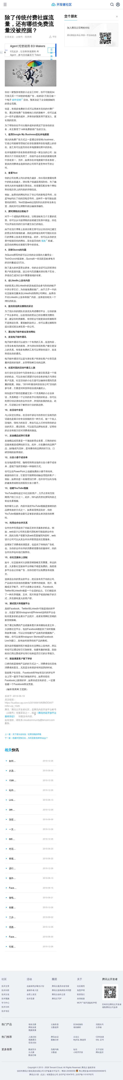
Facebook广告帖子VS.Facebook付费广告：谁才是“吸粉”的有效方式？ (12, 936)
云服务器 (55, 1024)
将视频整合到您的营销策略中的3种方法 (12, 858)
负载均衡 (55, 1049)
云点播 (31, 1052)
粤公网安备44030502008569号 (92, 1070)
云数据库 (55, 1027)
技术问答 (5, 990)
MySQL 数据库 (79, 1039)
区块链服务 (78, 1024)
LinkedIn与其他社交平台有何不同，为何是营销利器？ (12, 799)
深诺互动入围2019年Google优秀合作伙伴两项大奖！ (12, 819)
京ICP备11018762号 (85, 1074)
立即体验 (51, 50)
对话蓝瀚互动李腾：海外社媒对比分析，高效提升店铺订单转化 (12, 848)
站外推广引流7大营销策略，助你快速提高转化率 (12, 790)
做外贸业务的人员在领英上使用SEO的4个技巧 (12, 878)
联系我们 (81, 994)
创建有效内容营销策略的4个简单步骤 (12, 907)
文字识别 (99, 1049)
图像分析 (55, 1039)
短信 (75, 1049)
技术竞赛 (30, 998)
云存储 (99, 1027)
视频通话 (32, 1039)
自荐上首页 (31, 994)
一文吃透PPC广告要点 (12, 829)
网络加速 (32, 1027)
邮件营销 (16, 99)
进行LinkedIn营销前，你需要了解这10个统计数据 (12, 868)
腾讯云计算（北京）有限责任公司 (43, 1074)
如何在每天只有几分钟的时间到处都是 (12, 760)
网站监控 (99, 1052)
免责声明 (81, 990)
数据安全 (32, 1049)
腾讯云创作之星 (58, 994)
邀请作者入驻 (32, 990)
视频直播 (32, 1030)
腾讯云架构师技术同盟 (61, 990)
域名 (43, 240)
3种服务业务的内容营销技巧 (12, 809)
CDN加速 (100, 1036)
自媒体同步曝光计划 (35, 986)
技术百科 (5, 1006)
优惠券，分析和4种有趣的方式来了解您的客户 (12, 926)
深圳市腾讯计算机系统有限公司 (30, 1070)
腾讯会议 (55, 1036)
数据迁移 (32, 1055)
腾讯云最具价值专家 (60, 986)
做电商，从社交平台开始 (12, 897)
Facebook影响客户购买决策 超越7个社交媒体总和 (12, 887)
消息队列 (99, 1024)
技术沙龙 (5, 994)
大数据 (54, 1052)
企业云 (76, 1036)
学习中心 (5, 1002)
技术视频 (5, 998)
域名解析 (77, 1027)
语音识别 (32, 1042)
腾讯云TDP (57, 998)
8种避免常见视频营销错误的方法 (12, 839)
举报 (54, 36)
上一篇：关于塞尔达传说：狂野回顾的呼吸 (23, 734)
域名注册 (32, 1024)
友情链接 (81, 998)
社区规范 (81, 986)
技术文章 (5, 986)
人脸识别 (32, 1036)
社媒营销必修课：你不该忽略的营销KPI (12, 946)
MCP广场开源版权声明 (87, 1002)
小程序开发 (78, 1052)
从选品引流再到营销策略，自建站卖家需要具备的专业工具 (12, 770)
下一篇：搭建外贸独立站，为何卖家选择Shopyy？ (26, 737)
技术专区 (5, 1011)
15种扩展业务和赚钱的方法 (12, 780)
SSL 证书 (100, 1039)
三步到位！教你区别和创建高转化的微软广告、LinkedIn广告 (12, 917)
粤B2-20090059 (69, 1070)
